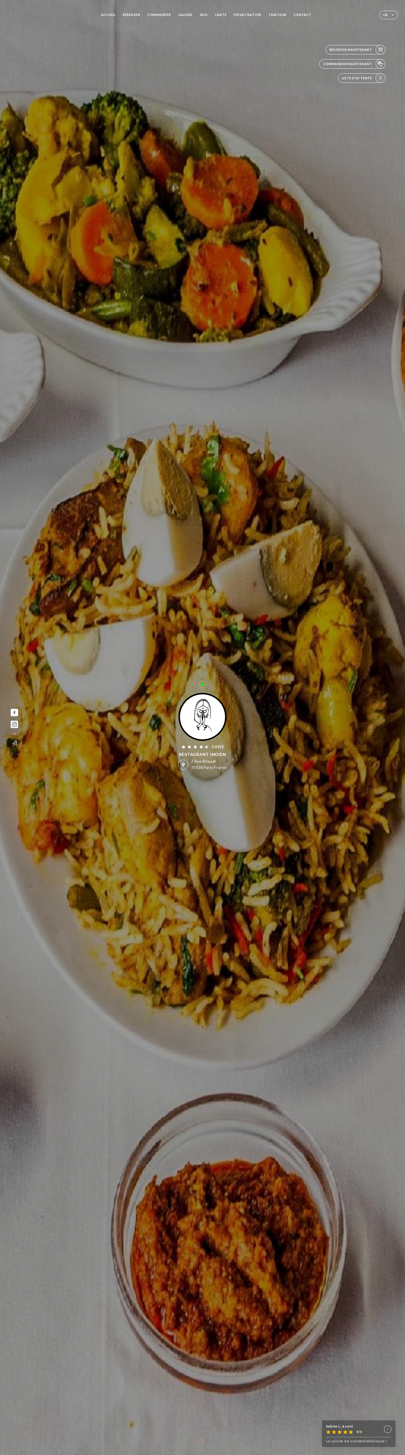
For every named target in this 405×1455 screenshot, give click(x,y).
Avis (204, 15)
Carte (221, 15)
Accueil (108, 15)
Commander (159, 15)
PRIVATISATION (247, 15)
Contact (302, 15)
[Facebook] (14, 712)
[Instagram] (14, 724)
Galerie (185, 15)
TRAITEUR (277, 15)
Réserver (131, 15)
